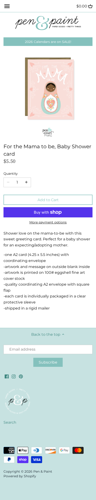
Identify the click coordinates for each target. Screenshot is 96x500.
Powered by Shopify (19, 476)
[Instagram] (14, 376)
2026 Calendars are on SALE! (48, 42)
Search (9, 422)
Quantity (10, 174)
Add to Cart (48, 200)
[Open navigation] (6, 6)
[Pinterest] (21, 376)
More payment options (48, 222)
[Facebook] (7, 376)
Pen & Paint (42, 471)
